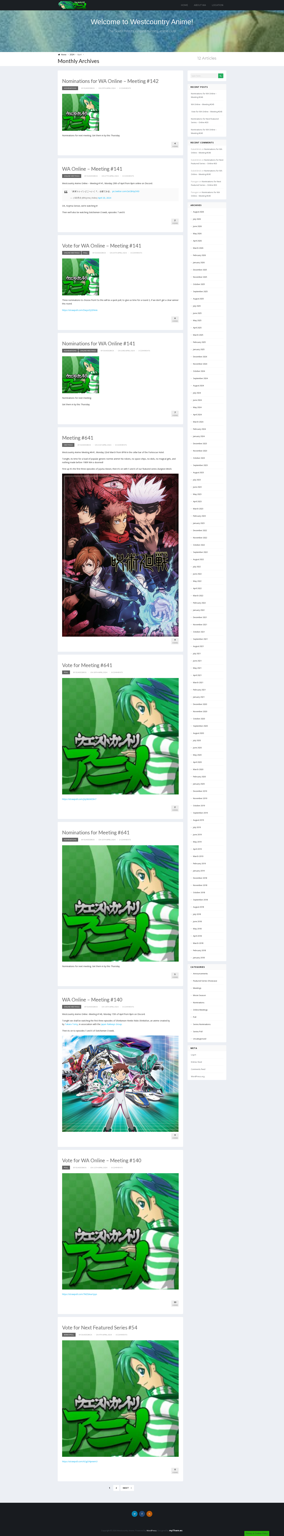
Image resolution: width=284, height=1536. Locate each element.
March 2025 (198, 335)
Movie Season (199, 995)
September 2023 (200, 465)
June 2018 (197, 921)
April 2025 (197, 327)
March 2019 (198, 856)
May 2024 (197, 407)
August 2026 (198, 211)
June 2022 (197, 573)
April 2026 (197, 240)
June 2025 (197, 313)
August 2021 (198, 646)
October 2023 (199, 458)
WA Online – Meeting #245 (202, 104)
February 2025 (199, 342)
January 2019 (199, 870)
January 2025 (199, 349)
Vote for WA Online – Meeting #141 (101, 246)
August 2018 (198, 907)
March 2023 (198, 508)
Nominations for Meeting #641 (96, 832)
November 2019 (200, 798)
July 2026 (197, 219)
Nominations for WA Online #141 (98, 343)
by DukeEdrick (88, 88)
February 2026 (199, 255)
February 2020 (199, 776)
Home (184, 5)
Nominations (70, 88)
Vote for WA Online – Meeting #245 (206, 111)
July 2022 (197, 566)
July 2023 (197, 479)
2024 (72, 54)
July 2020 (197, 740)
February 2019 (199, 863)
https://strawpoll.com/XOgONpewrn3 (79, 1461)
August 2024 (198, 385)
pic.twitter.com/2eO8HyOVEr (125, 191)
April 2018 (197, 936)
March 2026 (198, 248)
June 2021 (197, 660)
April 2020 (197, 762)
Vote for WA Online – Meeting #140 (101, 1160)
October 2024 (199, 371)
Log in (193, 1054)
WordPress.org (197, 1076)
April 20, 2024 (104, 197)
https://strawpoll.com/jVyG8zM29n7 (79, 799)
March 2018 (198, 943)
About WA (200, 5)
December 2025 (200, 269)
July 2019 (197, 827)
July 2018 (197, 914)
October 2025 (199, 284)
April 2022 (197, 588)
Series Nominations (202, 1024)
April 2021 (197, 675)
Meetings (68, 445)
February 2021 (199, 689)
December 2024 (200, 356)
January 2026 (199, 262)
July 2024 (197, 392)
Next (126, 1488)
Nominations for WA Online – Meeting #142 (110, 81)
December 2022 (200, 530)
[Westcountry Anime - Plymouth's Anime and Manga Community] (72, 5)
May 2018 (197, 928)
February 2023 (199, 516)
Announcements (200, 973)
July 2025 (197, 306)
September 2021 (200, 639)
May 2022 (197, 581)
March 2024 (198, 421)
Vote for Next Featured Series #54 (99, 1327)
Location (217, 5)
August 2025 (198, 298)
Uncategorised (199, 1038)
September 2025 (200, 291)
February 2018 (199, 950)
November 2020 (200, 711)
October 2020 (199, 718)
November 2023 (200, 450)
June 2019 (197, 834)
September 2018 (200, 899)
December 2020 (200, 704)
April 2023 (197, 501)
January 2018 (199, 957)
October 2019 (199, 805)
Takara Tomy (71, 1024)
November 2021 (200, 624)
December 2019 (200, 791)
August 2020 (198, 733)
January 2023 (199, 523)
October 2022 (199, 545)
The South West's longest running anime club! (142, 31)
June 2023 (197, 487)
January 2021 (199, 697)
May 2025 (197, 320)
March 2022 (198, 595)
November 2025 (200, 277)
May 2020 (197, 755)
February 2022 (199, 602)
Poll (85, 253)
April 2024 (197, 414)
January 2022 (199, 610)
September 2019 (200, 812)
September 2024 (200, 378)
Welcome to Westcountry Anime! (142, 22)
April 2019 (197, 849)
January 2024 (199, 436)
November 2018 (200, 885)
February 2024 (199, 429)
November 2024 (200, 363)
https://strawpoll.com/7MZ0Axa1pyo (79, 1294)
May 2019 (197, 841)
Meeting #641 (77, 438)
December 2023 (200, 443)
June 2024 (197, 400)
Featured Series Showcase (205, 980)
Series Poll (69, 1335)
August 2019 (198, 820)
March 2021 (198, 682)
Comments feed (198, 1069)
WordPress (152, 1530)
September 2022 (200, 552)
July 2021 (197, 653)
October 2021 (199, 631)
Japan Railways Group (111, 1024)
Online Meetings (71, 176)
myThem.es (175, 1530)
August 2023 (198, 472)
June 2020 (197, 747)
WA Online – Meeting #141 (92, 169)
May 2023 (197, 494)
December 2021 (200, 617)
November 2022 (200, 537)
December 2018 (200, 878)
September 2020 (200, 726)
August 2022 (198, 559)
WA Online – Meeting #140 (92, 999)
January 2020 (199, 783)
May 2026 (197, 233)
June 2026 (197, 226)
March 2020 (198, 769)
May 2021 (197, 668)
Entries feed (196, 1062)
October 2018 (199, 892)
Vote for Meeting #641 (87, 665)
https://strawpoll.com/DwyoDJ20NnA (79, 310)
